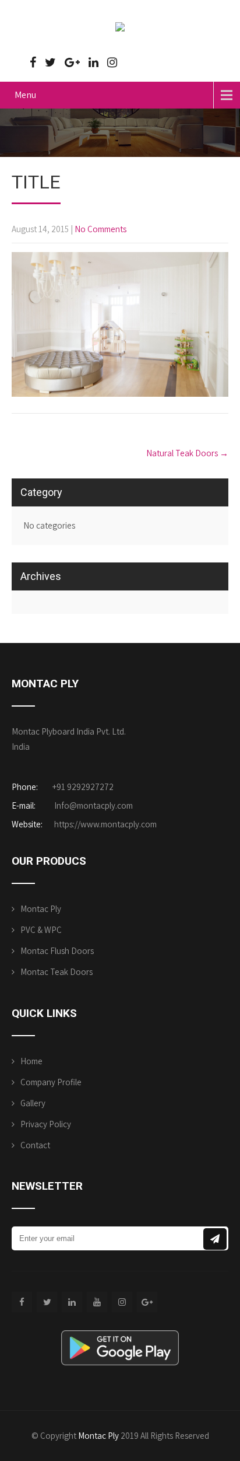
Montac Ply (40, 908)
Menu (25, 95)
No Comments (100, 229)
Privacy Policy (45, 1124)
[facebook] (33, 63)
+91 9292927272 (83, 786)
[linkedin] (93, 63)
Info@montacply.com (93, 805)
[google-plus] (72, 63)
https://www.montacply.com (104, 824)
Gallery (32, 1103)
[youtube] (97, 1302)
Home (31, 1061)
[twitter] (50, 63)
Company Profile (51, 1082)
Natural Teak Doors (187, 453)
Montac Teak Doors (56, 971)
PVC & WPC (41, 929)
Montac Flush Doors (57, 950)
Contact (35, 1145)
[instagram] (112, 63)
